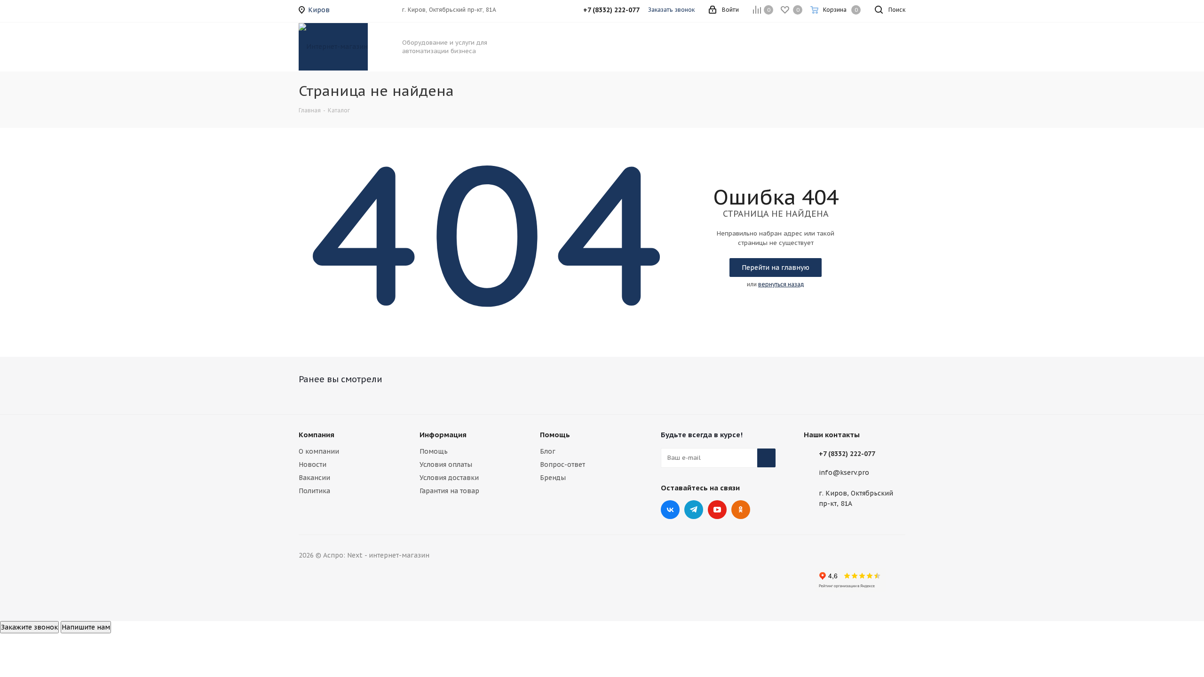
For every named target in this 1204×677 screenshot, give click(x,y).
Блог (547, 451)
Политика (314, 491)
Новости (312, 464)
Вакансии (314, 477)
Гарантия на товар (449, 491)
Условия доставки (449, 477)
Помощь (434, 451)
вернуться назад (781, 284)
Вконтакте (670, 509)
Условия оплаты (446, 464)
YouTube (717, 509)
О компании (319, 451)
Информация (443, 434)
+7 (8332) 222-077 (847, 453)
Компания (316, 434)
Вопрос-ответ (562, 464)
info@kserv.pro (844, 472)
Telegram (693, 509)
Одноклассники (740, 509)
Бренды (553, 477)
